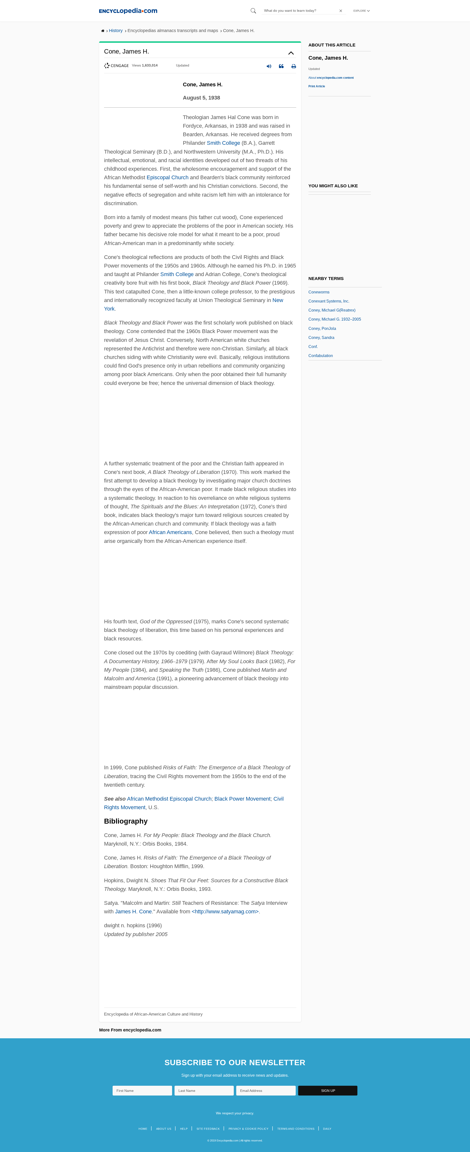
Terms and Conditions (296, 1128)
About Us (163, 1128)
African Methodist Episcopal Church (169, 799)
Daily (327, 1128)
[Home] (128, 11)
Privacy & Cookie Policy (249, 1128)
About (331, 77)
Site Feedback (208, 1128)
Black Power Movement (242, 799)
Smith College (223, 143)
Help (184, 1128)
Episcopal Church (167, 177)
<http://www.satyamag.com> (225, 911)
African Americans (170, 532)
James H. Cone (133, 911)
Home (143, 1128)
